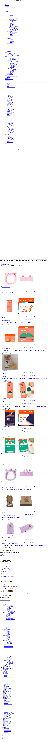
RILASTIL (9, 124)
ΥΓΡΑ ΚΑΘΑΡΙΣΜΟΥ (14, 61)
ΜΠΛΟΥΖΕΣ (12, 41)
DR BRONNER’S (10, 138)
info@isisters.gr (4, 582)
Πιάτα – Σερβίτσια (13, 65)
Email (1, 554)
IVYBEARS (9, 105)
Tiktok (9, 563)
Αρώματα (11, 22)
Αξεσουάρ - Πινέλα (10, 543)
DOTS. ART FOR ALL (11, 96)
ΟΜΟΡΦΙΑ (7, 11)
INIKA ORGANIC (10, 104)
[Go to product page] (28, 279)
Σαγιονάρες (11, 42)
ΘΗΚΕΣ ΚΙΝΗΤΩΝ (13, 59)
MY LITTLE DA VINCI (11, 116)
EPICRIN (8, 98)
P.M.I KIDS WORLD (10, 120)
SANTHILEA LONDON (11, 125)
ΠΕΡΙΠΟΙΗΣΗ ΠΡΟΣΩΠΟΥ (12, 12)
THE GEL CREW (10, 130)
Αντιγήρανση (12, 14)
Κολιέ (7, 638)
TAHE (8, 127)
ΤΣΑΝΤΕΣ (9, 47)
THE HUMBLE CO (10, 131)
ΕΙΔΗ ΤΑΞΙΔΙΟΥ (10, 73)
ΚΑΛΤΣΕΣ (11, 39)
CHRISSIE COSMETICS (8, 682)
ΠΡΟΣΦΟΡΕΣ (4, 672)
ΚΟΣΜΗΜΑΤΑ (10, 43)
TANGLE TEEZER (10, 129)
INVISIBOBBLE (10, 106)
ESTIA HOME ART (10, 99)
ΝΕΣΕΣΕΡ (9, 51)
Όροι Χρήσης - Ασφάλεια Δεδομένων (8, 576)
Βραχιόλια (11, 44)
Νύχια (11, 34)
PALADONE (9, 119)
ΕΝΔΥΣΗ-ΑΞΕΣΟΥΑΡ (6, 629)
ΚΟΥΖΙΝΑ (9, 62)
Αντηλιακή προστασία (13, 13)
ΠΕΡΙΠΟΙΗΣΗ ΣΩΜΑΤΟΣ (12, 19)
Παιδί (6, 75)
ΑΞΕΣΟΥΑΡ (12, 15)
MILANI (8, 115)
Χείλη (7, 628)
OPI (5, 709)
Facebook (2, 563)
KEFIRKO (9, 107)
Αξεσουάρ (11, 21)
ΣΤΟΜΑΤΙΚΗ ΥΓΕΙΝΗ (11, 54)
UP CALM (6, 725)
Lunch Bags (12, 67)
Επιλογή (3, 314)
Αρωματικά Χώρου (13, 69)
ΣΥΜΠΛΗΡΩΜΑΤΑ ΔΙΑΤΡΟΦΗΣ (13, 55)
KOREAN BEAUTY (6, 671)
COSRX (8, 95)
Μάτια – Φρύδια (12, 33)
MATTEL (8, 111)
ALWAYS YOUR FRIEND (12, 85)
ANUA (8, 84)
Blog (5, 4)
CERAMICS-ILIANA (11, 91)
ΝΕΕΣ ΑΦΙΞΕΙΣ (5, 673)
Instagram (6, 563)
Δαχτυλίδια (8, 637)
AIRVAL (8, 83)
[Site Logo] (4, 9)
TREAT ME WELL (10, 132)
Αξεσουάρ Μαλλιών (13, 28)
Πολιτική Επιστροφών (6, 568)
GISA (8, 101)
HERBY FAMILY (10, 103)
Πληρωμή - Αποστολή (6, 566)
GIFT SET (4, 515)
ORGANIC (7, 135)
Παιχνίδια (6, 669)
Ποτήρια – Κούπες (13, 66)
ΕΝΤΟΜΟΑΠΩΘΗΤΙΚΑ (11, 53)
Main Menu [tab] (4, 601)
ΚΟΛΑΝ (11, 40)
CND (8, 93)
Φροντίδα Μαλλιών (13, 30)
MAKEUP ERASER (10, 112)
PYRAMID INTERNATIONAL (12, 121)
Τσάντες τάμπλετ (12, 49)
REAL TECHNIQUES (11, 122)
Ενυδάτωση (12, 16)
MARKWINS (9, 113)
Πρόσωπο (11, 35)
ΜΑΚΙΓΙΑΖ (9, 31)
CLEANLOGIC (10, 92)
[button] (4, 148)
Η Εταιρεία (4, 573)
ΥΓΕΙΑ (6, 52)
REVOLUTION (10, 123)
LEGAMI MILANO (10, 109)
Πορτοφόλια (12, 48)
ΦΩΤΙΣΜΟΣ (12, 72)
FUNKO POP (9, 100)
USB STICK (12, 58)
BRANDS (4, 674)
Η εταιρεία (6, 3)
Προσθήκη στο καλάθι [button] (6, 287)
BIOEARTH (9, 88)
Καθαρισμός (12, 17)
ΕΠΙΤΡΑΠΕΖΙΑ (10, 74)
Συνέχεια (8, 597)
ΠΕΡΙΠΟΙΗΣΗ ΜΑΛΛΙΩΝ (12, 27)
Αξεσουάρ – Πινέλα (13, 32)
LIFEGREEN (9, 110)
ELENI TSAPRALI (10, 97)
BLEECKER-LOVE (7, 680)
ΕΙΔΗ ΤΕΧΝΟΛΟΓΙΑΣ (11, 57)
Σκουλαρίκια (12, 46)
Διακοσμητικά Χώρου (13, 70)
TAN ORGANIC (10, 128)
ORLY (8, 118)
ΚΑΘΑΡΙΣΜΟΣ (10, 60)
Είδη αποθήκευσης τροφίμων (12, 76)
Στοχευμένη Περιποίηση (14, 18)
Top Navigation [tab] (4, 602)
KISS (8, 108)
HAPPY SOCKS (10, 102)
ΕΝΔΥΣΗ (9, 38)
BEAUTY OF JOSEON (11, 87)
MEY (8, 114)
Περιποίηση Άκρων (13, 25)
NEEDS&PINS (7, 708)
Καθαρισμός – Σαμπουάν (14, 29)
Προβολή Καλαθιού (3, 597)
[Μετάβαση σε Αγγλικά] (7, 144)
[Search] (18, 149)
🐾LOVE (4, 670)
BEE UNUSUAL (7, 681)
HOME (6, 56)
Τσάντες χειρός (12, 50)
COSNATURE (9, 94)
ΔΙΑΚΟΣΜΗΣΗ (10, 68)
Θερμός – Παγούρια (13, 64)
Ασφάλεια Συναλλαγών (6, 569)
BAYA (8, 86)
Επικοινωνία (7, 5)
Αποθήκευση (12, 63)
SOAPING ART (10, 126)
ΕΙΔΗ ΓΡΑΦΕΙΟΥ (13, 71)
